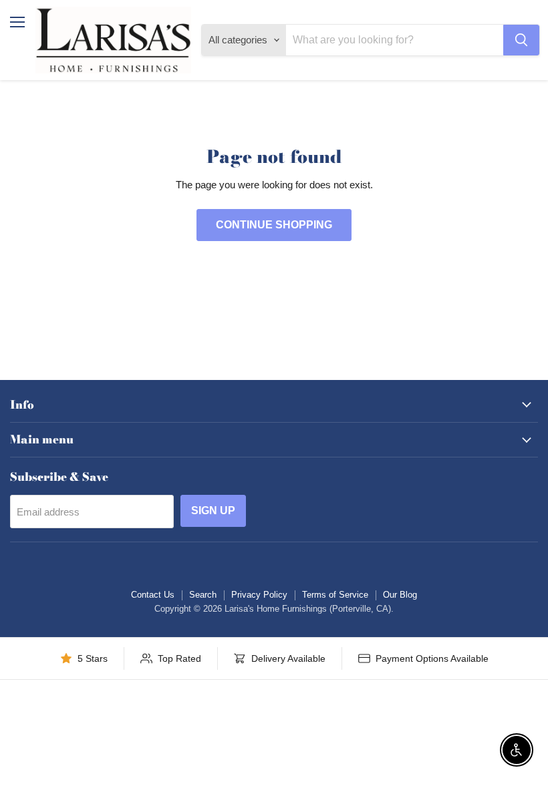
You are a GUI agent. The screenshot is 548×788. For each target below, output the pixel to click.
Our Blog (400, 595)
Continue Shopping (274, 224)
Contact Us (152, 595)
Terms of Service (335, 595)
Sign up (213, 510)
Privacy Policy (259, 595)
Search (203, 595)
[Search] (521, 40)
